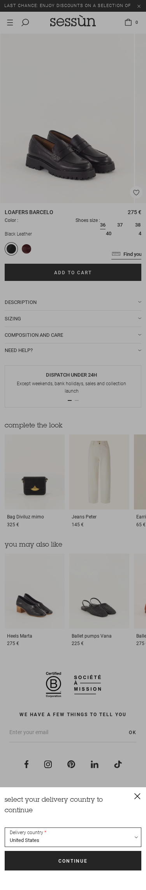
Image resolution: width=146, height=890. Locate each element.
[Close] (137, 795)
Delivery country (26, 832)
